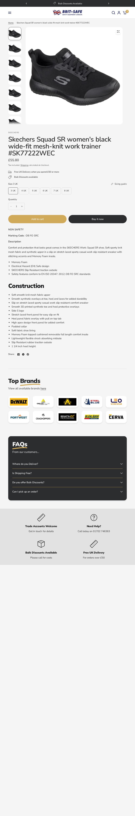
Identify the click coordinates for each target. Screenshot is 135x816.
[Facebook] (19, 354)
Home (11, 22)
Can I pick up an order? (25, 491)
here (43, 388)
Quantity (12, 199)
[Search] (113, 13)
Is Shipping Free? (22, 473)
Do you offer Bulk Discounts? (28, 482)
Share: (11, 354)
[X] (23, 354)
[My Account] (119, 13)
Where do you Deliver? (25, 464)
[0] (124, 13)
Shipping (24, 165)
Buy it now (98, 219)
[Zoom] (118, 31)
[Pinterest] (28, 354)
